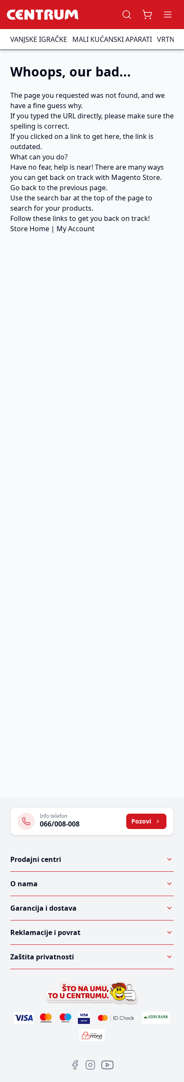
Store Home (29, 228)
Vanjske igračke (38, 39)
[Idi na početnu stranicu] (42, 14)
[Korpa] (147, 14)
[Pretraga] (126, 14)
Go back (23, 187)
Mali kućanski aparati (112, 39)
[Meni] (167, 14)
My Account (75, 228)
